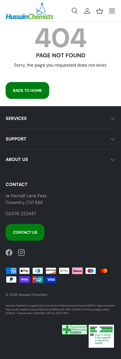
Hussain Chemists (33, 294)
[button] (99, 11)
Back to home (27, 90)
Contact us (25, 232)
